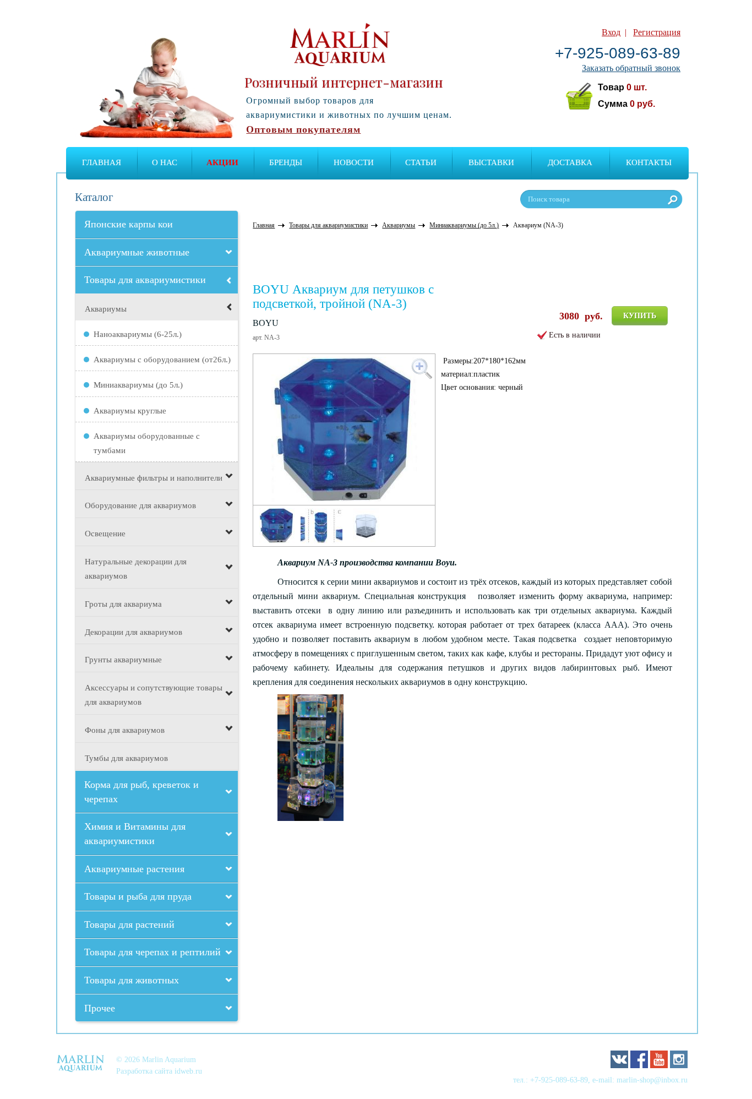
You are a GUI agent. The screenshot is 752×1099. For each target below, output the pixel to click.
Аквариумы (106, 308)
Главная (101, 162)
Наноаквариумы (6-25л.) (138, 334)
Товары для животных (131, 980)
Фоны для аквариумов (125, 730)
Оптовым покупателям (303, 129)
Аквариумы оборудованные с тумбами (147, 443)
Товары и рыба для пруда (138, 896)
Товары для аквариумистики (145, 279)
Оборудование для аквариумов (140, 505)
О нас (164, 162)
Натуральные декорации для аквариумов (136, 568)
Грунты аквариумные (123, 659)
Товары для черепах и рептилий (152, 951)
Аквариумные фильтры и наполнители (153, 478)
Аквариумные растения (134, 868)
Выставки (491, 162)
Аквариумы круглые (130, 410)
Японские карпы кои (128, 224)
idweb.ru (188, 1071)
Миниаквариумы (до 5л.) (138, 384)
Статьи (421, 162)
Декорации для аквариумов (133, 632)
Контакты (649, 162)
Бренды (285, 162)
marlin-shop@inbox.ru (652, 1079)
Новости (354, 162)
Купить (639, 316)
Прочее (99, 1008)
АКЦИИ (222, 162)
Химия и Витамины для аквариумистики (135, 833)
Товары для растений (129, 924)
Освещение (105, 533)
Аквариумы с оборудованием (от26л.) (162, 359)
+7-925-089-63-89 (617, 53)
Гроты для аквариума (123, 604)
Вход (611, 32)
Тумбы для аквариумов (126, 758)
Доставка (570, 162)
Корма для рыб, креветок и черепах (141, 791)
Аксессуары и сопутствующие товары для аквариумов (153, 694)
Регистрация (656, 32)
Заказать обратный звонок (631, 68)
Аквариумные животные (136, 252)
